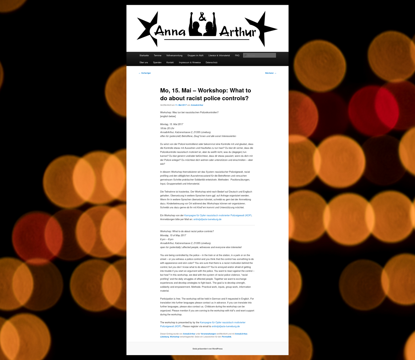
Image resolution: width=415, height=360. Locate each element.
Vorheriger (145, 72)
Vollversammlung (174, 55)
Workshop (174, 336)
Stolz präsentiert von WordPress (208, 348)
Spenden (157, 62)
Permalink (226, 336)
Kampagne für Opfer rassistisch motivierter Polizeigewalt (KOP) (218, 215)
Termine (157, 55)
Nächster (270, 72)
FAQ (237, 55)
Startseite (144, 55)
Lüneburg (164, 336)
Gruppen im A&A (195, 55)
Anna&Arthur (197, 104)
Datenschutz (212, 62)
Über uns (144, 62)
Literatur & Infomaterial (219, 55)
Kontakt (170, 62)
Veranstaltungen (208, 333)
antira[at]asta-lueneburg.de (207, 219)
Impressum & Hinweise (190, 62)
